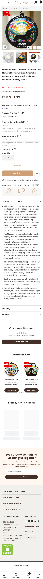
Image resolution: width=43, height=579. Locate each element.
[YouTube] (35, 521)
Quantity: (6, 153)
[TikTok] (32, 521)
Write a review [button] (21, 341)
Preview (17, 165)
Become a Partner (22, 477)
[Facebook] (26, 521)
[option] (21, 30)
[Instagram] (29, 521)
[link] (12, 433)
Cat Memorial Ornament (18, 8)
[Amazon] (38, 521)
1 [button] (19, 392)
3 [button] (23, 392)
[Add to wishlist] (37, 174)
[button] (34, 47)
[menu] (3, 3)
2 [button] (21, 392)
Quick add (17, 173)
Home (4, 8)
